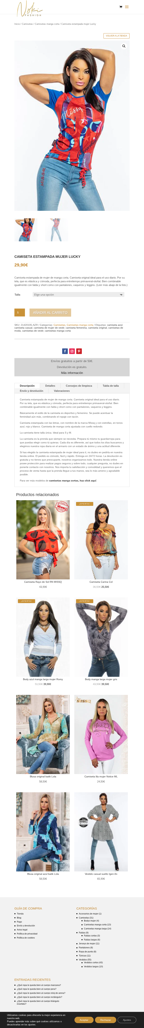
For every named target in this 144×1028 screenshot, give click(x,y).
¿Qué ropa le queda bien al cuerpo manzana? (39, 985)
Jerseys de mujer (87, 943)
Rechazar (105, 1020)
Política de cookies (26, 938)
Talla (17, 294)
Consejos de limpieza (79, 385)
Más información (72, 373)
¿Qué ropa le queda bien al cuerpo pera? (36, 989)
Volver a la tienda (116, 36)
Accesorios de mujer (88, 914)
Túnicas (82, 955)
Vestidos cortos (91, 962)
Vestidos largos (91, 966)
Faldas (82, 932)
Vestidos (83, 959)
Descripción (27, 385)
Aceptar (84, 1020)
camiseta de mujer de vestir (49, 327)
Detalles (50, 385)
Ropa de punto (86, 951)
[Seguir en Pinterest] (79, 351)
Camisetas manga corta (47, 24)
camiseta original (97, 327)
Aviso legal (22, 929)
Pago (19, 922)
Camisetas (27, 24)
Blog (19, 918)
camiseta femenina (76, 327)
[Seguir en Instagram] (72, 351)
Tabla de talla (111, 385)
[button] (124, 46)
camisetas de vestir (32, 330)
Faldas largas (90, 939)
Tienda (20, 914)
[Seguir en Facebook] (65, 351)
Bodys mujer (90, 921)
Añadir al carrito (50, 313)
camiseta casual (23, 327)
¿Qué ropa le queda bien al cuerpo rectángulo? (39, 997)
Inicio (17, 24)
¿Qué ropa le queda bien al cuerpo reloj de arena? (41, 993)
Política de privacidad (27, 934)
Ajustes (127, 1020)
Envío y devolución (31, 390)
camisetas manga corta (58, 330)
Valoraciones (62, 390)
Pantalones (84, 947)
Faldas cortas (90, 935)
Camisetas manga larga (95, 928)
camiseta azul (114, 324)
